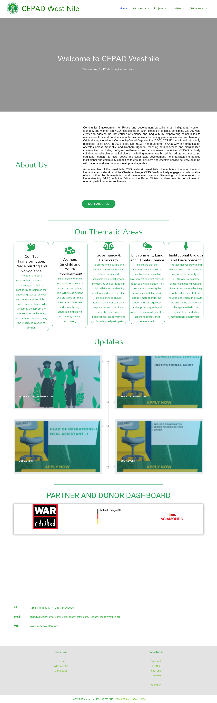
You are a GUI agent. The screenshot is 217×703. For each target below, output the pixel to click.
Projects (158, 8)
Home (123, 8)
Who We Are (61, 665)
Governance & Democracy (108, 257)
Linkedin (156, 675)
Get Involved (197, 8)
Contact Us (61, 670)
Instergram (156, 684)
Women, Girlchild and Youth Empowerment (70, 267)
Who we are (139, 8)
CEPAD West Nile (50, 8)
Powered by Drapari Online (130, 698)
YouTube (156, 670)
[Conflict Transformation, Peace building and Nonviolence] (31, 247)
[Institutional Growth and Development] (186, 246)
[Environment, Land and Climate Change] (147, 246)
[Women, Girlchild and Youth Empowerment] (70, 250)
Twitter (156, 665)
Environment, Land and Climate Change (147, 257)
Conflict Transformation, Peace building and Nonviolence (31, 263)
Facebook (156, 661)
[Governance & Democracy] (108, 246)
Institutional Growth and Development (186, 257)
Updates (177, 8)
